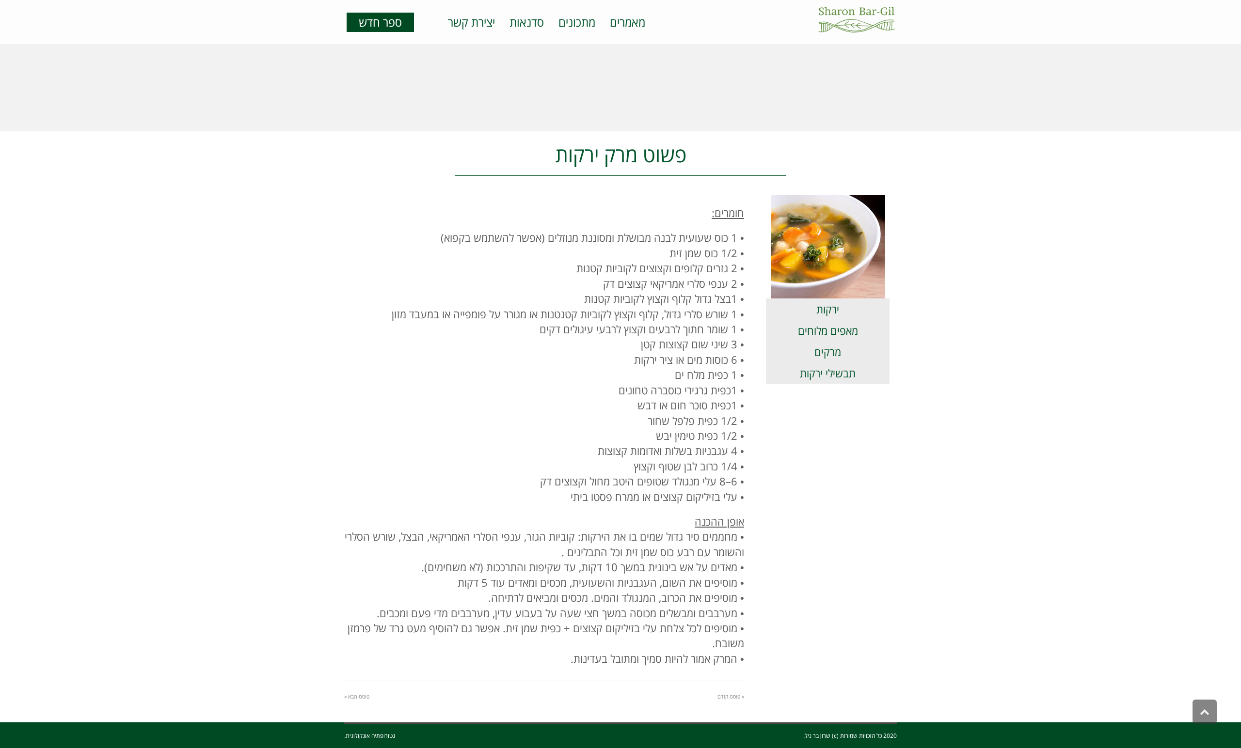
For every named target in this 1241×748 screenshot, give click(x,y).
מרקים (827, 351)
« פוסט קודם (730, 696)
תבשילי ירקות (828, 373)
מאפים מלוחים (828, 330)
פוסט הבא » (356, 696)
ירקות (827, 309)
